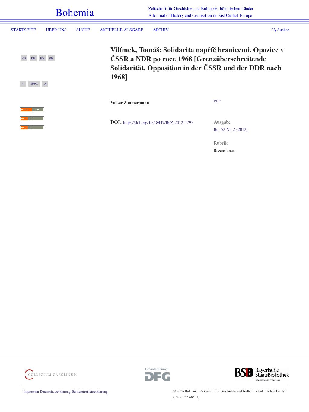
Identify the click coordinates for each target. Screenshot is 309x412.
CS (24, 58)
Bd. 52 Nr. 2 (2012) (231, 129)
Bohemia (75, 12)
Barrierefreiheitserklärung (90, 391)
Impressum (31, 391)
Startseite (23, 30)
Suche (83, 30)
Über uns (56, 30)
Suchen (281, 30)
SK (51, 58)
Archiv (161, 30)
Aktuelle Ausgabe (121, 30)
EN (42, 58)
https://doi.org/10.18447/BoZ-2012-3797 (158, 122)
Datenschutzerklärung (55, 391)
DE (33, 58)
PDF (217, 100)
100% (34, 83)
